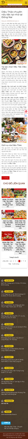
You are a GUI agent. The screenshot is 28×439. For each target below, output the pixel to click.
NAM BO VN (12, 435)
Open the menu (26, 3)
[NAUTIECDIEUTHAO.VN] (3, 2)
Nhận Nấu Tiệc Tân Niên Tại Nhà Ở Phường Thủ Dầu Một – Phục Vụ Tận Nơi (20, 247)
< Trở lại (5, 178)
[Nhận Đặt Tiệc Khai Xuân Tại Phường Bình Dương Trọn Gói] (20, 214)
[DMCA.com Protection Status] (6, 423)
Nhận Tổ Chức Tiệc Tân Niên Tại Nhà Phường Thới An (7, 203)
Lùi (11, 261)
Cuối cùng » (16, 264)
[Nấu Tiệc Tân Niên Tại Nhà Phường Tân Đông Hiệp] (20, 193)
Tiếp (9, 264)
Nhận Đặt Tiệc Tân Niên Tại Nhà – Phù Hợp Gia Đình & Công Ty (7, 246)
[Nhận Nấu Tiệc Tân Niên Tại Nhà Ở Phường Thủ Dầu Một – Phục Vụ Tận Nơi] (20, 236)
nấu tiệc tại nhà (12, 23)
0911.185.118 (11, 4)
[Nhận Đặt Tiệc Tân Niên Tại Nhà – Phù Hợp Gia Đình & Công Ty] (8, 236)
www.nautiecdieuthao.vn (9, 414)
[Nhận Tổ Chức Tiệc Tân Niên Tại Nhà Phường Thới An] (8, 193)
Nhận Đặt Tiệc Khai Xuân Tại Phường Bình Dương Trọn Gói (20, 224)
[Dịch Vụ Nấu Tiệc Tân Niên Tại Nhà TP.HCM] (8, 214)
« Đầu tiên (5, 261)
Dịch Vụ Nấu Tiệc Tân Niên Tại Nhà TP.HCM (8, 223)
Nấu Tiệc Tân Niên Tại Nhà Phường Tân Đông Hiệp (20, 202)
